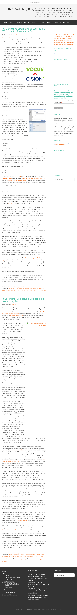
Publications (8, 587)
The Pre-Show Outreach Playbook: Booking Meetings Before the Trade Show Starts (38, 597)
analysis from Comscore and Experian (33, 178)
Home (4, 571)
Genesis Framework (44, 609)
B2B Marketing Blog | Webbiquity (14, 2)
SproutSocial (21, 559)
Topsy (31, 559)
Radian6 (10, 203)
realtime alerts (10, 558)
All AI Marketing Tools (11, 583)
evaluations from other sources (17, 180)
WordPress (54, 609)
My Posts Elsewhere (8, 592)
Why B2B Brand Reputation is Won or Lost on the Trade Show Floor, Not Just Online (38, 591)
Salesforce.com (22, 520)
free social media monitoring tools (17, 556)
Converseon (5, 556)
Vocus (4, 38)
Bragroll (7, 575)
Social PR (21, 287)
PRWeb (19, 176)
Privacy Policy (9, 579)
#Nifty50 (5, 590)
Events (7, 585)
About (4, 573)
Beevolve (22, 554)
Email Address (58, 102)
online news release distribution (27, 288)
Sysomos (17, 530)
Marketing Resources (8, 581)
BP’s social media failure (16, 450)
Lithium (37, 556)
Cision (11, 38)
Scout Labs (24, 558)
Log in (59, 609)
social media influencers (28, 290)
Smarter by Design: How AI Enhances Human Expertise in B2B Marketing (38, 584)
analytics (17, 554)
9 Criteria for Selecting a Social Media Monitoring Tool (23, 300)
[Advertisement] (64, 71)
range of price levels (16, 315)
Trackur (35, 559)
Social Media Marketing (13, 287)
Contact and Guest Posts (9, 595)
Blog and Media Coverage (12, 577)
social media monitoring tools (35, 558)
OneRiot (41, 556)
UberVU (39, 559)
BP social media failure (30, 554)
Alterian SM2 (12, 554)
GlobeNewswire (7, 178)
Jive (31, 556)
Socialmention (14, 559)
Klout (33, 556)
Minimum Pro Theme (31, 609)
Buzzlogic (38, 554)
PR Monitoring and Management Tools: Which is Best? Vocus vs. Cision (23, 30)
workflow (4, 561)
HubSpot (27, 556)
